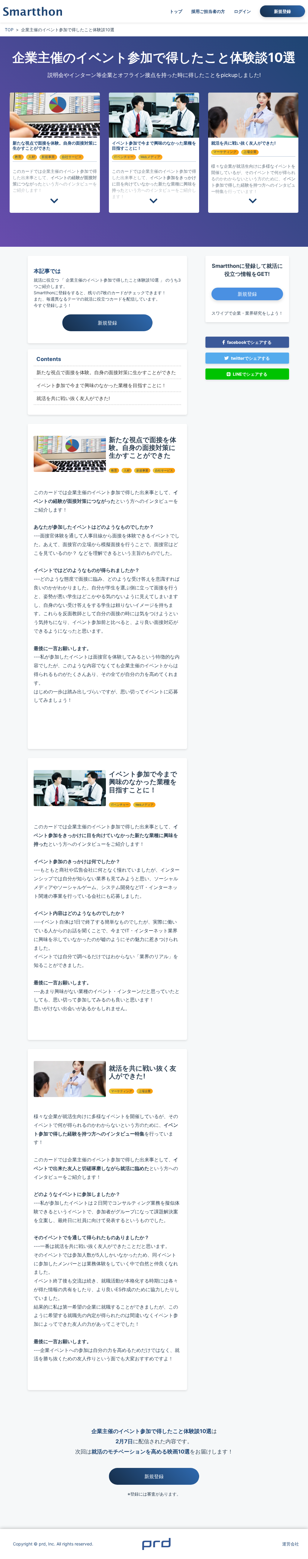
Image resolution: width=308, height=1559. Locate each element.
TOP (9, 29)
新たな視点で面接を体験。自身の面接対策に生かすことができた (106, 372)
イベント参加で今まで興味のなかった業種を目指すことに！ (101, 385)
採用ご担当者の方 (208, 11)
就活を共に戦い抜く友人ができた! (73, 398)
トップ (176, 11)
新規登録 (282, 11)
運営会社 (290, 1543)
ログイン (242, 11)
